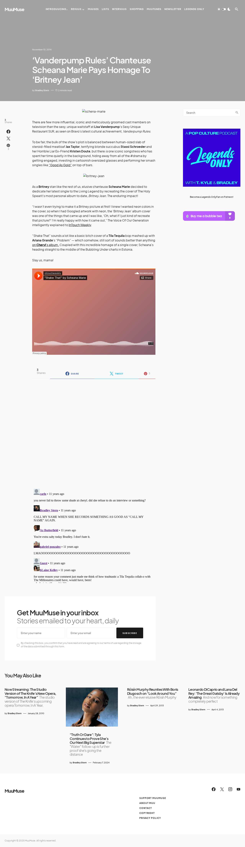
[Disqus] (93, 431)
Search (237, 112)
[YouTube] (238, 789)
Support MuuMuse (152, 798)
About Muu (147, 803)
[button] (224, 9)
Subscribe (129, 633)
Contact (145, 808)
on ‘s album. (45, 245)
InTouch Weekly (80, 225)
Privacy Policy (150, 818)
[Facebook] (214, 789)
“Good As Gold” (60, 165)
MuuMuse (14, 9)
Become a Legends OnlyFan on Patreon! (212, 196)
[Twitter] (222, 789)
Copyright (147, 813)
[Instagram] (230, 789)
